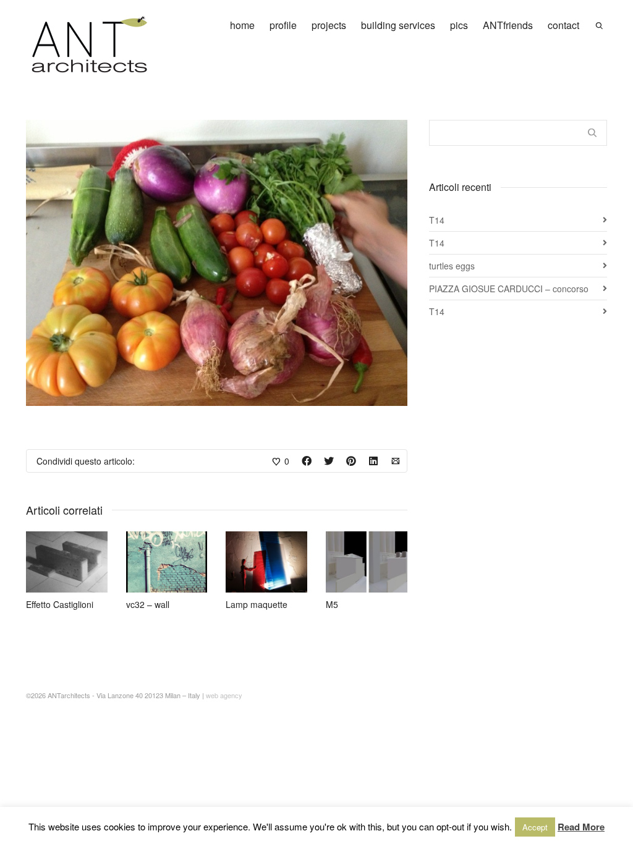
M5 (332, 604)
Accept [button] (535, 827)
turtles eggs (452, 266)
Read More (581, 826)
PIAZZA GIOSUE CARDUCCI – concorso (508, 288)
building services (398, 25)
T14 (436, 220)
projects (329, 25)
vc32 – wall (147, 604)
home (242, 25)
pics (459, 25)
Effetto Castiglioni (59, 604)
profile (283, 25)
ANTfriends (508, 25)
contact (563, 25)
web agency (224, 695)
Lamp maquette (256, 604)
